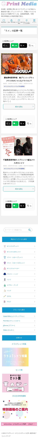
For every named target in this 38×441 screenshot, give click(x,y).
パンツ (9, 279)
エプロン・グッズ (12, 285)
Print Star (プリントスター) (11, 321)
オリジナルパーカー (13, 268)
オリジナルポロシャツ (14, 252)
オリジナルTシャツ (13, 246)
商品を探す (3, 22)
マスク (9, 302)
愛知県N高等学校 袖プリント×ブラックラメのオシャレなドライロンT (19, 79)
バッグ (9, 291)
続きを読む (19, 106)
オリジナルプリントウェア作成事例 (14, 86)
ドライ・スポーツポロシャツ (16, 263)
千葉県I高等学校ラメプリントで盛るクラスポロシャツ (19, 161)
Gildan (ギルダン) (8, 330)
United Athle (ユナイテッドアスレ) (13, 316)
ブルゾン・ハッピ (12, 274)
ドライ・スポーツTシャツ (15, 257)
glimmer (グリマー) (9, 325)
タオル (9, 296)
